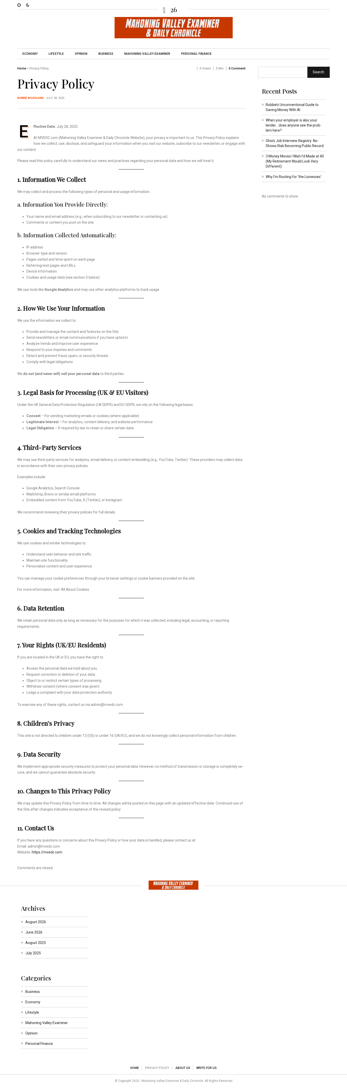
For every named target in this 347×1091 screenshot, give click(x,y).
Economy (30, 54)
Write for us (206, 1068)
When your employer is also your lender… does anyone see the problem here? (293, 125)
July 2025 (33, 953)
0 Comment (237, 68)
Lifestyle (56, 54)
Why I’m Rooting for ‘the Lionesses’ (293, 177)
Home (21, 68)
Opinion (81, 54)
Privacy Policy (157, 1068)
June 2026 (33, 932)
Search (318, 72)
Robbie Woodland (30, 98)
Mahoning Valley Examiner (147, 54)
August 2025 (35, 943)
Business (105, 54)
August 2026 (35, 922)
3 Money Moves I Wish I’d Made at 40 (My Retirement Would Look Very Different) (295, 161)
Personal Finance (196, 54)
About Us (182, 1068)
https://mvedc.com (47, 852)
